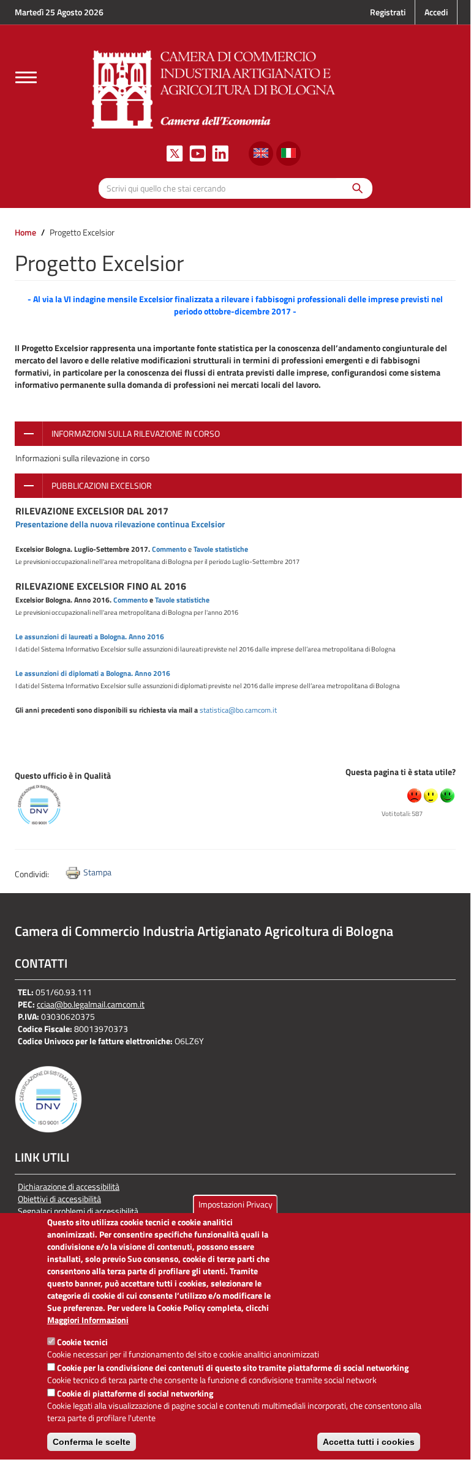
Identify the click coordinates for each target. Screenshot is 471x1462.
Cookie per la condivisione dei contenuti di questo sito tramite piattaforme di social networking (233, 1367)
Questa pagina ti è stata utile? (400, 771)
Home (25, 232)
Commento (169, 549)
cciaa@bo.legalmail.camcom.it (91, 1004)
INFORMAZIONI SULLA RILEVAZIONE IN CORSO (135, 433)
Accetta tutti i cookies (369, 1442)
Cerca (354, 188)
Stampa (97, 872)
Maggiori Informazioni (88, 1320)
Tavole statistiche (221, 549)
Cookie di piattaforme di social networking (135, 1393)
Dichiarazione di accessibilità (68, 1187)
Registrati (387, 12)
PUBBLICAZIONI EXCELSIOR (101, 485)
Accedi (436, 12)
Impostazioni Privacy (235, 1204)
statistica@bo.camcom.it (238, 710)
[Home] (213, 87)
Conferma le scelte (91, 1442)
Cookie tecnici (82, 1341)
